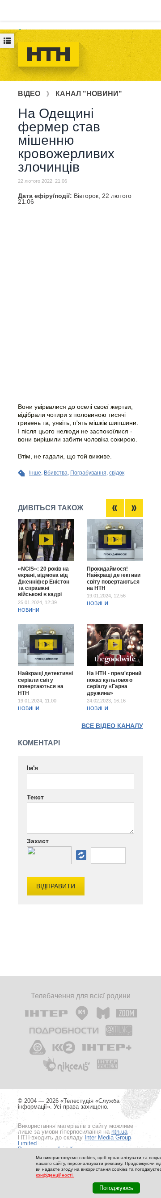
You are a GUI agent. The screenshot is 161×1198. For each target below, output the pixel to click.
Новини (28, 610)
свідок (116, 473)
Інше (35, 473)
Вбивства (56, 473)
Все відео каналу (112, 725)
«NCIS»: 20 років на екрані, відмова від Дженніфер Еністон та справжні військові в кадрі (43, 582)
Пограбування (88, 473)
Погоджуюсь (116, 1188)
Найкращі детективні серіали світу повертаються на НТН (45, 683)
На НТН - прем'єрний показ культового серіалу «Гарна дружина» (114, 683)
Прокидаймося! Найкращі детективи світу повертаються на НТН (113, 578)
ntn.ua (119, 1131)
